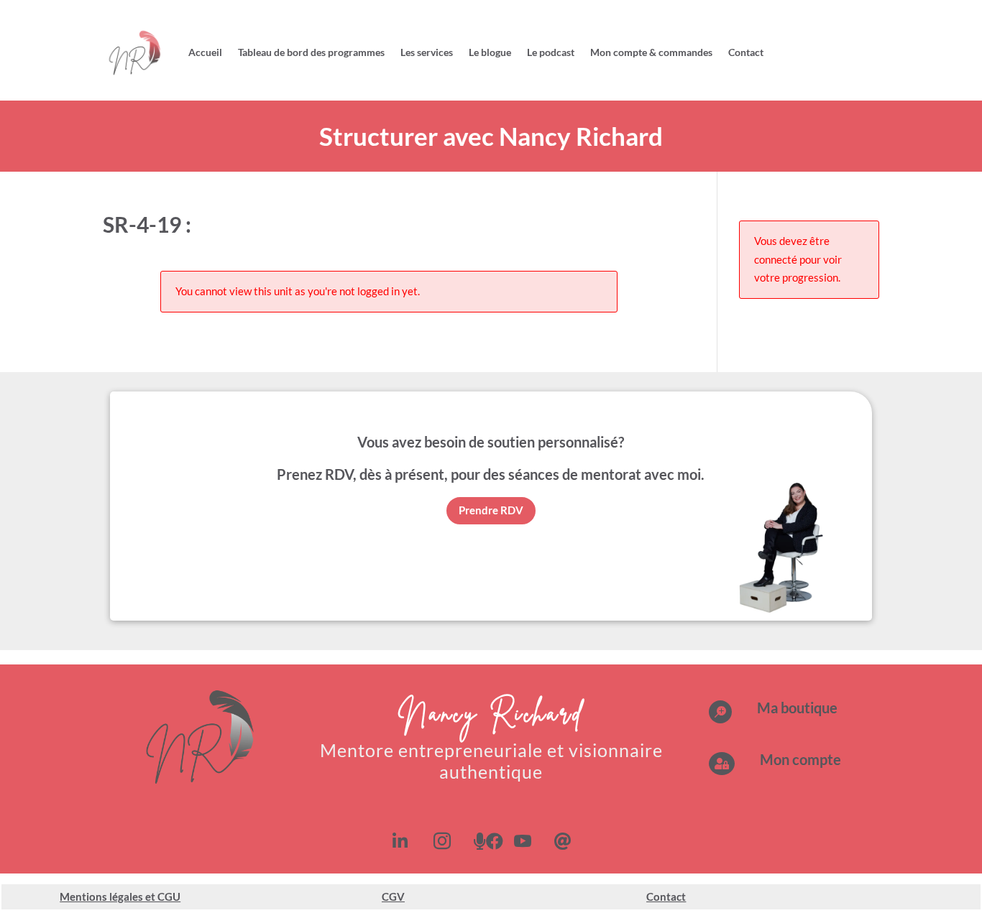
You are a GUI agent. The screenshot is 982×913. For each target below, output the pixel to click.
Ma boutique (797, 707)
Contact (745, 52)
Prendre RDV (491, 510)
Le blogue (490, 52)
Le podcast (550, 52)
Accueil (205, 52)
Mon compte (800, 759)
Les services (426, 52)
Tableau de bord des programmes (311, 52)
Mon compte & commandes (651, 52)
